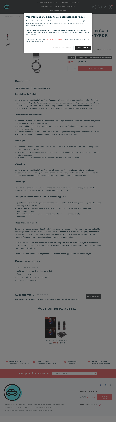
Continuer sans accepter (62, 48)
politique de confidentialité (55, 39)
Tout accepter (83, 48)
